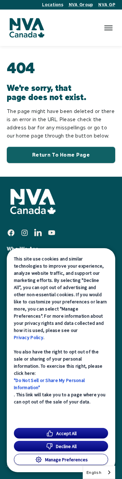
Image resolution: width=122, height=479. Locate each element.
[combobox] (99, 472)
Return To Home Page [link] (61, 154)
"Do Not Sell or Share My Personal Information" (49, 383)
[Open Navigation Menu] (108, 28)
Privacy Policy (28, 337)
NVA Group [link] (81, 4)
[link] (26, 28)
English (93, 472)
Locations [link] (52, 4)
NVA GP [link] (106, 4)
